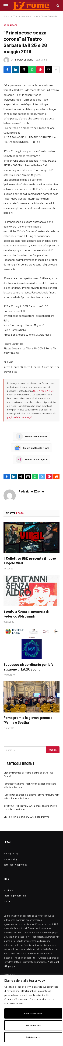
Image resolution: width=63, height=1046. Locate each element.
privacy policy (11, 853)
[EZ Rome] (31, 5)
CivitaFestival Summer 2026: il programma (26, 816)
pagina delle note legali (20, 417)
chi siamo (8, 889)
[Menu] (6, 6)
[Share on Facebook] (7, 69)
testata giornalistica (15, 895)
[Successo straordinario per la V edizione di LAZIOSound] (31, 643)
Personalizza (33, 1025)
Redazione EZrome (23, 60)
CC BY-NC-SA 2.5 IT (44, 390)
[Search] (57, 6)
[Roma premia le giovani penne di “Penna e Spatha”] (31, 696)
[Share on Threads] (24, 69)
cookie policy (10, 858)
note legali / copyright (15, 864)
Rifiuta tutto (33, 1037)
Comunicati (10, 25)
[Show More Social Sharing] (56, 69)
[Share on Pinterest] (40, 69)
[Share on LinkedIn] (15, 69)
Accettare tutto (33, 1013)
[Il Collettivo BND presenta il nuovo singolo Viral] (31, 537)
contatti (8, 901)
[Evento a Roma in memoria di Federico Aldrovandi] (31, 590)
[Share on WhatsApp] (32, 69)
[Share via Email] (48, 69)
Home (6, 16)
